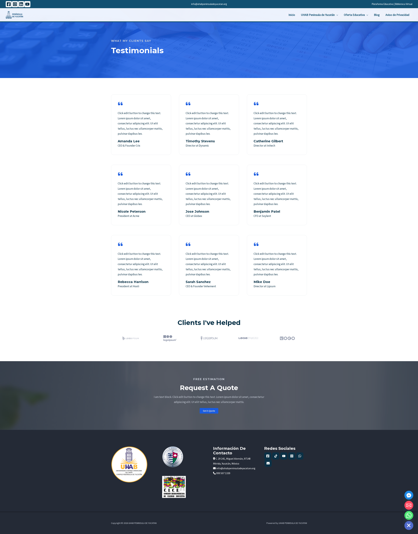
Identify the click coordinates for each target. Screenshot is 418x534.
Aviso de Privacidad (397, 15)
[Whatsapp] (408, 515)
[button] (209, 411)
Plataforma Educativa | (383, 4)
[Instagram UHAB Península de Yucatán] (291, 456)
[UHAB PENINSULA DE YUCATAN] (14, 14)
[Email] (408, 505)
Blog (377, 15)
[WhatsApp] (299, 456)
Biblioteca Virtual (403, 4)
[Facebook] (9, 4)
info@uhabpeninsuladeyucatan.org (209, 4)
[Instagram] (15, 4)
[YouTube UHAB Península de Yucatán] (283, 456)
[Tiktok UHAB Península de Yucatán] (275, 456)
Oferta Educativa (354, 15)
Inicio (292, 15)
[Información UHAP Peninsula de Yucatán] (268, 463)
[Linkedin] (21, 4)
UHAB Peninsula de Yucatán (318, 15)
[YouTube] (27, 4)
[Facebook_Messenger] (408, 495)
